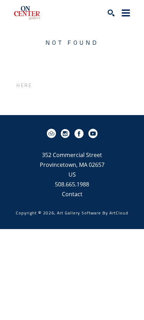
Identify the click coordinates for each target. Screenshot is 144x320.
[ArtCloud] (52, 133)
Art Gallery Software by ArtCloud (92, 212)
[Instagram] (66, 133)
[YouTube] (93, 133)
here (24, 85)
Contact (72, 194)
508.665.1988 (72, 185)
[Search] (111, 12)
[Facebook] (80, 133)
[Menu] (126, 12)
